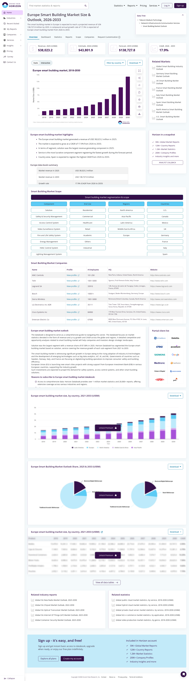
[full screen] (139, 70)
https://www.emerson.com (161, 319)
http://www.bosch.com (160, 293)
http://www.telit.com (159, 280)
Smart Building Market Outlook (155, 26)
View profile (72, 275)
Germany (165, 235)
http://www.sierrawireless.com (163, 299)
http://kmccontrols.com (160, 275)
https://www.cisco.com (160, 312)
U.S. (165, 210)
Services (153, 5)
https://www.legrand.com (161, 286)
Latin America (126, 223)
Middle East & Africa (126, 229)
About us (112, 677)
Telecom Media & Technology (150, 20)
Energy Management (49, 241)
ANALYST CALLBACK (167, 162)
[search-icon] (85, 5)
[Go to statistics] (102, 531)
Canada (165, 216)
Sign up (180, 5)
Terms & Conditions (136, 677)
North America (126, 210)
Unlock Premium (106, 428)
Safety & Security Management (49, 216)
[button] (150, 19)
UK (165, 229)
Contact (103, 677)
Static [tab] (35, 63)
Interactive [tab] (45, 63)
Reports (131, 5)
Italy (165, 248)
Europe (126, 235)
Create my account (72, 658)
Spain (165, 254)
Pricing (143, 5)
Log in (167, 5)
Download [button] (134, 63)
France (165, 241)
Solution (48, 210)
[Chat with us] (183, 674)
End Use (87, 204)
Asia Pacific (126, 216)
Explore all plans (48, 658)
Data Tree (141, 15)
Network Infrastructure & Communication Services (160, 23)
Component (49, 204)
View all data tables (105, 582)
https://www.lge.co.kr (159, 304)
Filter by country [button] (114, 63)
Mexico (165, 223)
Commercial (88, 216)
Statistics (118, 5)
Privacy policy (122, 677)
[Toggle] (138, 19)
